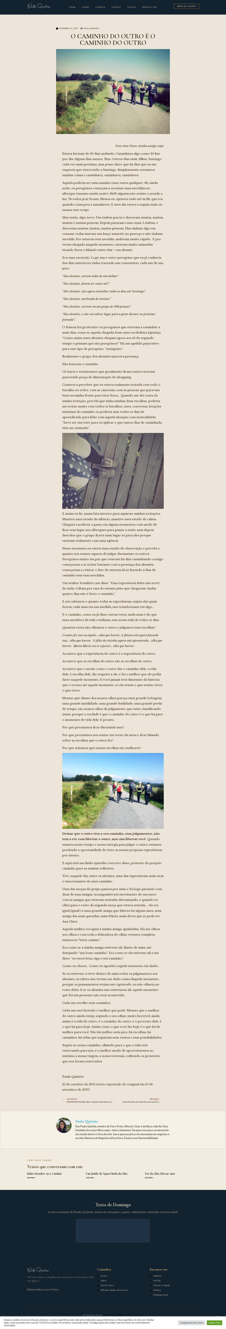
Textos (131, 7)
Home (72, 7)
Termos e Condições (135, 1315)
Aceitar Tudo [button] (214, 1322)
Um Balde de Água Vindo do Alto (106, 1173)
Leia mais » (31, 1177)
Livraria (100, 7)
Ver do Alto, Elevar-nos (160, 1173)
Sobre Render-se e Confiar (44, 1173)
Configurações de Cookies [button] (191, 1322)
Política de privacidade (114, 1315)
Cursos (116, 7)
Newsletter (149, 7)
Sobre (85, 7)
